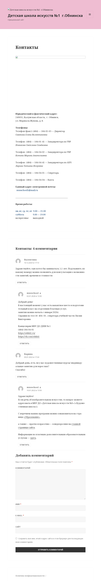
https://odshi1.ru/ (26, 333)
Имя (18, 504)
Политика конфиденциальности (30, 576)
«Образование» (32, 417)
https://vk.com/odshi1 (29, 336)
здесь (33, 437)
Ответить (22, 282)
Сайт (18, 527)
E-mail (20, 515)
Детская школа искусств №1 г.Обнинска (45, 15)
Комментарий (23, 468)
